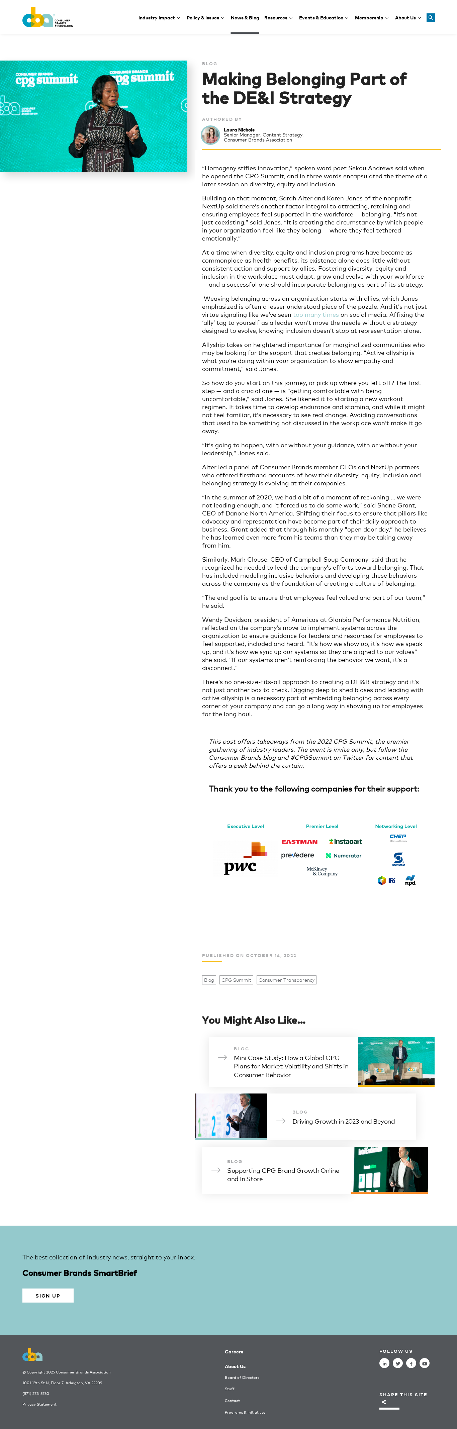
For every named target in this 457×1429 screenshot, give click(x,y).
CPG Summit (236, 980)
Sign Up (47, 1295)
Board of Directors (242, 1377)
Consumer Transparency (286, 980)
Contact (232, 1400)
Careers (234, 1351)
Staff (230, 1388)
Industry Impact (157, 17)
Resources (275, 17)
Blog (209, 980)
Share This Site (403, 1394)
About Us (405, 17)
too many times (316, 314)
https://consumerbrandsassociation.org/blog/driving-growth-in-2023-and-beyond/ (303, 1116)
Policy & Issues (203, 17)
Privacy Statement (39, 1404)
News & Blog (245, 17)
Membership (369, 17)
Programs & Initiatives (245, 1412)
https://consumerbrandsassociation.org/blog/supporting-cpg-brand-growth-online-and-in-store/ (315, 1170)
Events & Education (321, 17)
